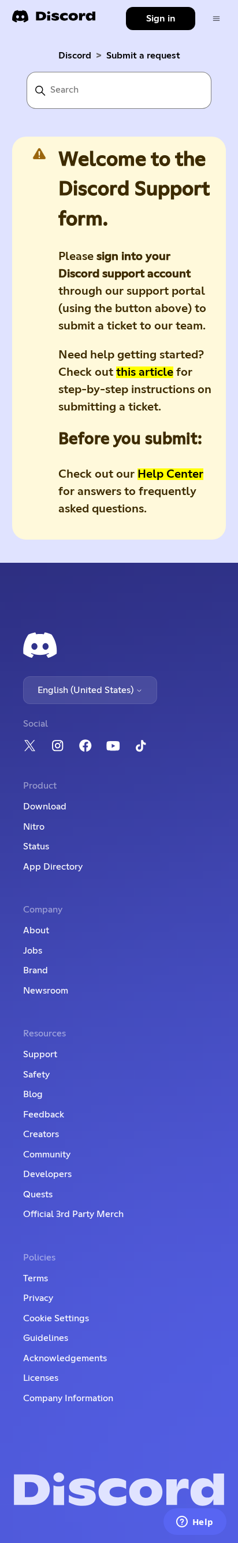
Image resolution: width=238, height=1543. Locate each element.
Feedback (43, 1114)
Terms (35, 1278)
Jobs (32, 950)
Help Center (170, 474)
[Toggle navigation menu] (216, 19)
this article (144, 372)
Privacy (38, 1298)
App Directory (53, 866)
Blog (33, 1094)
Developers (47, 1174)
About (36, 930)
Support (40, 1054)
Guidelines (45, 1338)
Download (44, 806)
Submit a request (143, 55)
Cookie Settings (56, 1318)
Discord (74, 55)
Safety (36, 1074)
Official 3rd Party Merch (73, 1214)
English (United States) (87, 690)
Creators (41, 1134)
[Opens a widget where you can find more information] (194, 1522)
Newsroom (45, 990)
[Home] (53, 20)
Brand (35, 970)
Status (36, 846)
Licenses (40, 1378)
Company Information (68, 1398)
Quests (38, 1194)
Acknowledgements (65, 1358)
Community (46, 1154)
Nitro (33, 826)
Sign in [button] (161, 18)
